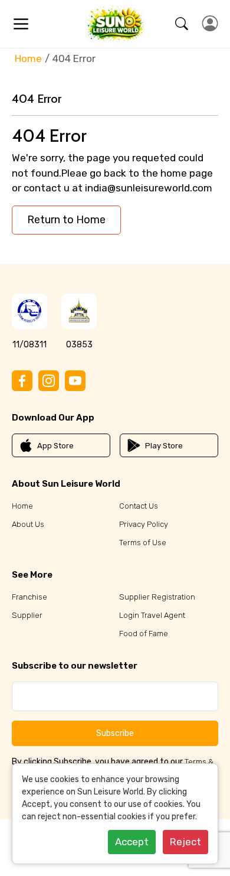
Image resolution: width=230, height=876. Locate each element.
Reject (185, 842)
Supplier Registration (157, 596)
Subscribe (115, 733)
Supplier (27, 615)
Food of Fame (143, 633)
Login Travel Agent (152, 615)
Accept (132, 842)
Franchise (29, 596)
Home (28, 58)
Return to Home (66, 219)
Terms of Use (142, 542)
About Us (28, 524)
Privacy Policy (143, 524)
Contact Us (138, 505)
